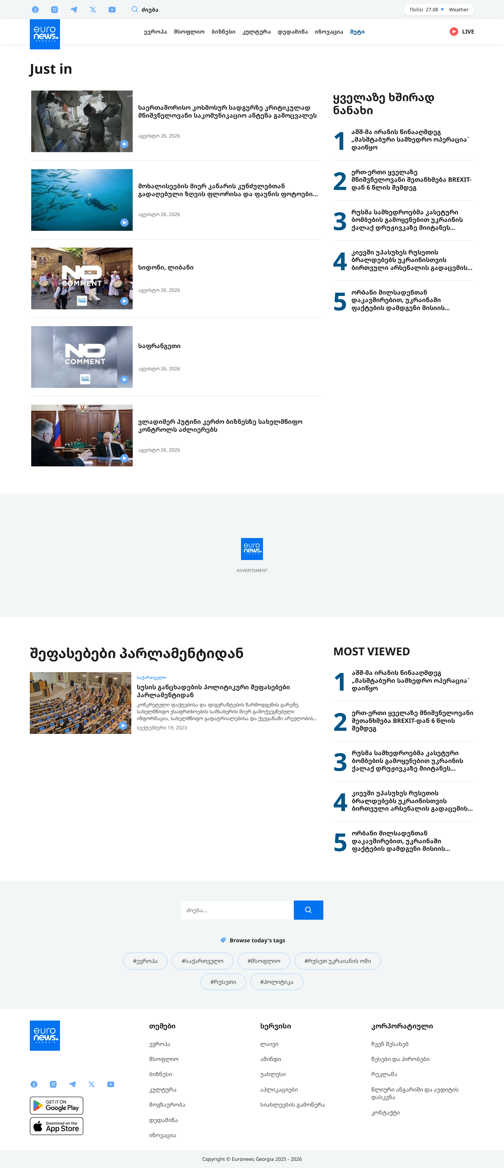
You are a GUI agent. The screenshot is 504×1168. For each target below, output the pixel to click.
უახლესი (273, 1074)
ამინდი (270, 1059)
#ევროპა (145, 961)
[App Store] (56, 1126)
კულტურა (163, 1089)
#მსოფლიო (264, 961)
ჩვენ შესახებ (390, 1044)
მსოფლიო (164, 1059)
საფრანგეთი (159, 346)
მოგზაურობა (167, 1104)
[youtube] (112, 9)
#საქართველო (203, 961)
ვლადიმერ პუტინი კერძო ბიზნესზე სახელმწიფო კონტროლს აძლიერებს (220, 425)
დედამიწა (163, 1120)
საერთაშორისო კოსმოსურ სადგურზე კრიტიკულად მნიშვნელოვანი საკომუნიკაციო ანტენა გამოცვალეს (227, 111)
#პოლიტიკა (276, 982)
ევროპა (159, 1044)
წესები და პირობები (400, 1059)
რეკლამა (384, 1074)
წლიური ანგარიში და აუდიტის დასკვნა (415, 1093)
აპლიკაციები (279, 1089)
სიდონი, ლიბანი (166, 267)
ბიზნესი (160, 1074)
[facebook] (35, 9)
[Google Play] (56, 1106)
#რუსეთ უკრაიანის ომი (337, 961)
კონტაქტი (385, 1112)
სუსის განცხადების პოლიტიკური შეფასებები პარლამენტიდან (213, 691)
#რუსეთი (223, 982)
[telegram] (73, 9)
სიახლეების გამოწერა (292, 1104)
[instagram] (54, 9)
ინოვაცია (162, 1135)
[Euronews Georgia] (45, 34)
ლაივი (269, 1044)
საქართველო (151, 677)
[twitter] (92, 9)
